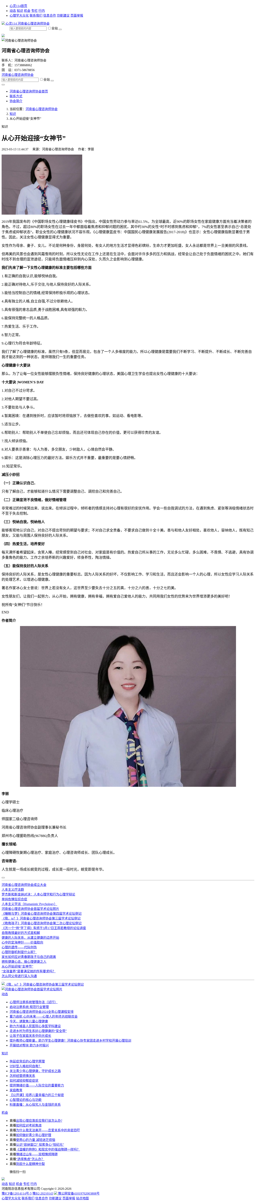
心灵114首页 (18, 6)
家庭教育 (16, 1090)
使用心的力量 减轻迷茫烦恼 (35, 1140)
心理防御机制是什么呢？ (19, 952)
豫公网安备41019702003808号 (78, 1193)
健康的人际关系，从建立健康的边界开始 (30, 937)
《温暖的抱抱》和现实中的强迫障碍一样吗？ (48, 1149)
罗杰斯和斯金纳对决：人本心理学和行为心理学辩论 (38, 894)
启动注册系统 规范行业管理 (29, 1007)
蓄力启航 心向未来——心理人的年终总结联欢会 (44, 1016)
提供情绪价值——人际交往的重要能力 (37, 1085)
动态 (13, 10)
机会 (27, 10)
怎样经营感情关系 (22, 1075)
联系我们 (36, 15)
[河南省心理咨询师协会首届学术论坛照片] (32, 989)
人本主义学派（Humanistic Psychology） (29, 904)
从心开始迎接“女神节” (17, 966)
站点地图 (82, 1198)
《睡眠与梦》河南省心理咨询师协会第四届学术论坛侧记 (42, 913)
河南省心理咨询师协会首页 (29, 91)
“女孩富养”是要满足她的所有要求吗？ (29, 971)
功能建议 (63, 15)
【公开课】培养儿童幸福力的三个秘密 (37, 1095)
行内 (41, 10)
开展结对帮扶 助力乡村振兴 (29, 1045)
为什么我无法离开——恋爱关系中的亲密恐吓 (48, 1130)
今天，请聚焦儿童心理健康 (29, 1021)
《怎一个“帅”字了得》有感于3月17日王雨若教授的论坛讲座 (44, 928)
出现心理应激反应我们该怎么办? (39, 1120)
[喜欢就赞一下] (3, 877)
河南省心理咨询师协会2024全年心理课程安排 (42, 1011)
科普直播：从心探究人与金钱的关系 (35, 1104)
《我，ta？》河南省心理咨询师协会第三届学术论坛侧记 (41, 918)
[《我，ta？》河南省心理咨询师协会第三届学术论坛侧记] (43, 984)
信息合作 (49, 15)
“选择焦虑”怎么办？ (30, 1159)
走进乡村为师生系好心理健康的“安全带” (38, 1031)
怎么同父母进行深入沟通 (19, 976)
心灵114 (11, 23)
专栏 (34, 10)
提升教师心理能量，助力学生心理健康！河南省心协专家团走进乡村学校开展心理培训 (70, 1040)
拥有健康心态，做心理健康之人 (24, 961)
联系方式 (16, 96)
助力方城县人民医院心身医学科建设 (35, 1026)
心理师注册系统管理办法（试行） (34, 1002)
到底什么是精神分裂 (30, 1164)
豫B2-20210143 (42, 1193)
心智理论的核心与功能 (26, 1099)
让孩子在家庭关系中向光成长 (30, 1035)
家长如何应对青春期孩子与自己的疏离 (29, 957)
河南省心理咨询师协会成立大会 (24, 884)
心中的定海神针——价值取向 (22, 942)
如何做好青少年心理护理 (33, 1135)
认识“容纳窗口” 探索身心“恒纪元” (40, 1144)
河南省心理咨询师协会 (34, 23)
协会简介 (16, 101)
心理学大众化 (19, 15)
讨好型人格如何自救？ (26, 1066)
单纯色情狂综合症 (14, 899)
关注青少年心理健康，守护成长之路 (35, 1071)
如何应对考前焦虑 (29, 1125)
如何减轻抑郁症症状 (24, 1080)
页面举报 (76, 15)
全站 (55, 28)
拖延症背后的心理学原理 (27, 1061)
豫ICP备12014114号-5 (17, 1193)
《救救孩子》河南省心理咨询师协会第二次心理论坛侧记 (42, 923)
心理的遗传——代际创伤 (19, 947)
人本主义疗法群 (13, 889)
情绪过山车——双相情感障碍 (37, 1154)
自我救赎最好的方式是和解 (21, 933)
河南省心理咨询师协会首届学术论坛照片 (30, 909)
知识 (20, 10)
